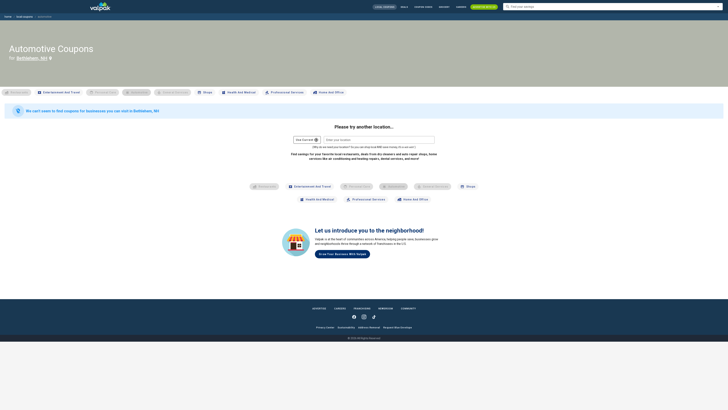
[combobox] (613, 6)
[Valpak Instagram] (364, 317)
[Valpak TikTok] (373, 317)
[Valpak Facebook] (354, 317)
